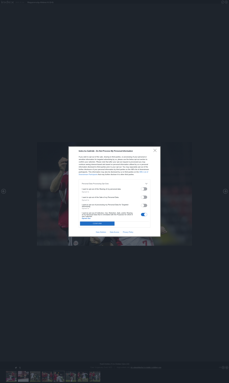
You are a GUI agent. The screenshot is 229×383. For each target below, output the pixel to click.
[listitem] (114, 183)
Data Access (114, 232)
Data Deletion (101, 232)
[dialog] (114, 192)
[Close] (156, 151)
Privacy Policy (128, 232)
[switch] (144, 189)
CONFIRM (97, 223)
